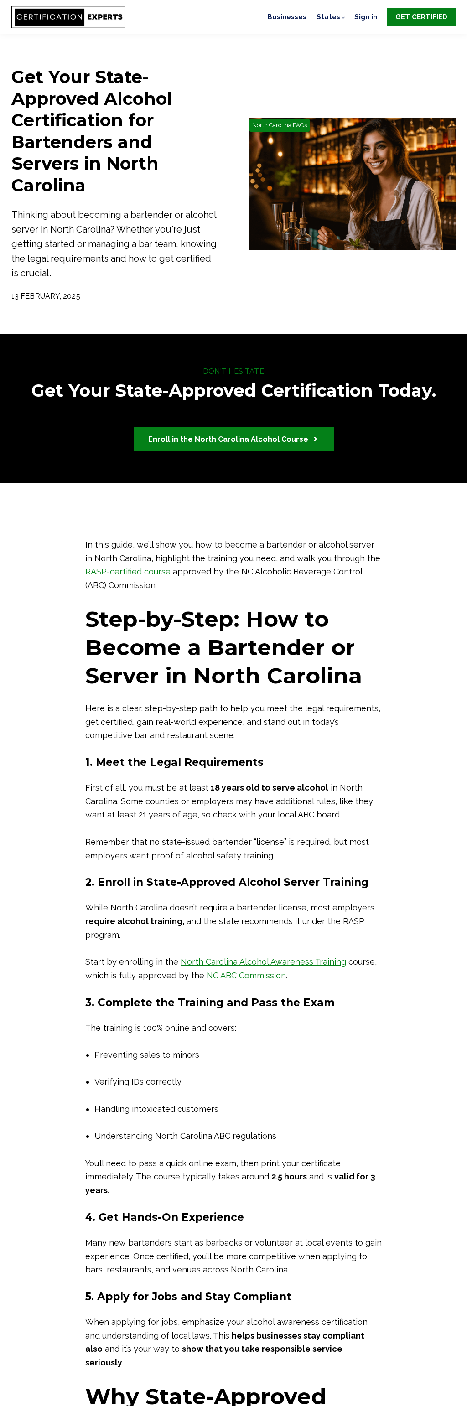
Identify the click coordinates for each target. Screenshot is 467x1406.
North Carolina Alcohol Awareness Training (263, 962)
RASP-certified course (128, 571)
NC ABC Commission (246, 975)
